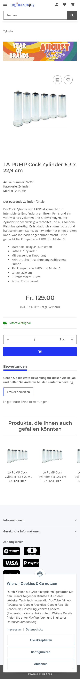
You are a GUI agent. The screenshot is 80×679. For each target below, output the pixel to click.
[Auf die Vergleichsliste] (57, 79)
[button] (57, 4)
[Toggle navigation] (5, 2)
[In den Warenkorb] (6, 70)
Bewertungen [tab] (15, 366)
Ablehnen (41, 663)
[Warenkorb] (73, 4)
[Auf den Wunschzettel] (68, 79)
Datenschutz (34, 629)
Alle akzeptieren (41, 640)
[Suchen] (72, 15)
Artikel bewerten (18, 392)
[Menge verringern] (8, 339)
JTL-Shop (47, 674)
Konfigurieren (40, 652)
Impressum (14, 629)
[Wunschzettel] (64, 4)
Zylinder (24, 186)
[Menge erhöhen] (72, 339)
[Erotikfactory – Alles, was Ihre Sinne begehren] (23, 4)
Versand (54, 307)
